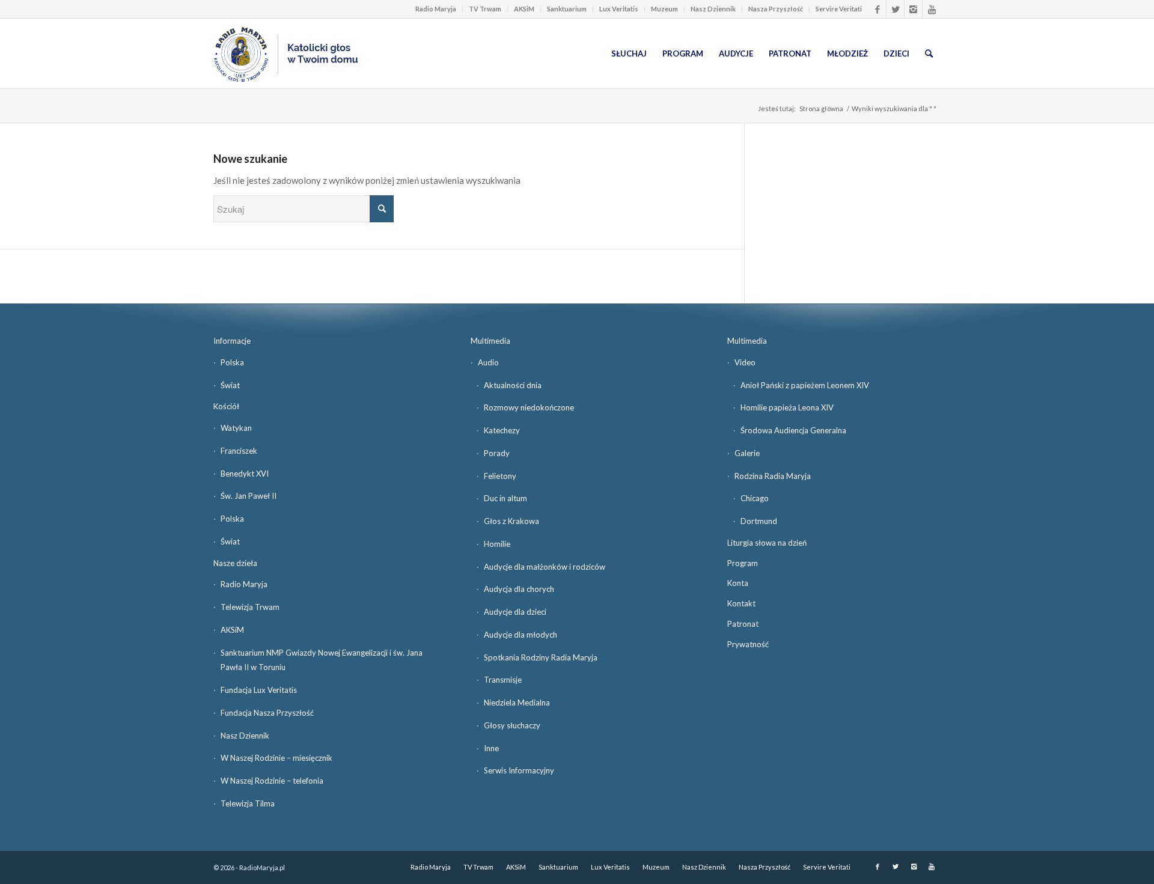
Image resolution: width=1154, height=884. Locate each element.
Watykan (236, 428)
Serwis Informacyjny (519, 770)
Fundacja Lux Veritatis (259, 690)
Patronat (743, 624)
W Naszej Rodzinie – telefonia (272, 780)
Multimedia (490, 341)
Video (745, 362)
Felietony (500, 476)
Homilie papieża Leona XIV (787, 407)
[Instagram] (913, 9)
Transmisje (503, 679)
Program (742, 563)
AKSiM (524, 9)
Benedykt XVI (245, 473)
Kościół (226, 406)
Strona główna (821, 108)
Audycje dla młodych (520, 634)
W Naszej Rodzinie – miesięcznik (276, 758)
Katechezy (502, 430)
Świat (230, 385)
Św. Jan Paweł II (248, 496)
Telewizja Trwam (250, 607)
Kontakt (741, 603)
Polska (232, 362)
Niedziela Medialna (517, 702)
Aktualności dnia (513, 385)
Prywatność (748, 644)
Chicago (754, 498)
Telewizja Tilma (248, 803)
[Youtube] (932, 9)
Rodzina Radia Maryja (772, 476)
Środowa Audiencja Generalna (793, 430)
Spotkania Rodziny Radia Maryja (540, 657)
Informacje (232, 341)
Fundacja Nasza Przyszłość (267, 713)
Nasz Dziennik (713, 9)
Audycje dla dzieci (515, 612)
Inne (491, 748)
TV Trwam (485, 9)
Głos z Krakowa (511, 521)
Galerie (747, 453)
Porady (497, 453)
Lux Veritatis (618, 9)
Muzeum (664, 9)
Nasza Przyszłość (775, 9)
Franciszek (239, 451)
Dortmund (758, 521)
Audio (488, 362)
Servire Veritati (839, 9)
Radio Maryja (435, 9)
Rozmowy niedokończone (529, 407)
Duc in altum (505, 498)
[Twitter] (895, 9)
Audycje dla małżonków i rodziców (544, 567)
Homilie (497, 544)
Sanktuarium (567, 9)
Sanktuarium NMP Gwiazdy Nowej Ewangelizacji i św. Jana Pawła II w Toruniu (322, 660)
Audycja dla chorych (519, 589)
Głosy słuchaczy (512, 725)
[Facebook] (877, 9)
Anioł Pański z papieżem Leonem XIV (804, 385)
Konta (737, 583)
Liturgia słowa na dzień (767, 542)
